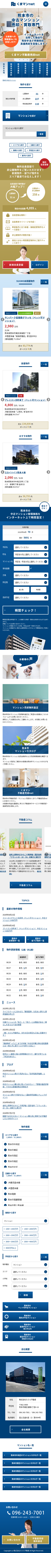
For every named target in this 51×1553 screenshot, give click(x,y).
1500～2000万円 (30, 1229)
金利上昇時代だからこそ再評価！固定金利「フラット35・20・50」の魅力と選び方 (25, 1106)
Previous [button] (3, 35)
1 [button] (19, 59)
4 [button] (31, 59)
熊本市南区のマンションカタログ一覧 (26, 1479)
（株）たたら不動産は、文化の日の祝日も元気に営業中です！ (25, 1034)
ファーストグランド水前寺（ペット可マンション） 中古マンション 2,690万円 (25, 919)
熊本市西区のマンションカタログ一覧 (26, 1471)
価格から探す (17, 150)
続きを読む (38, 871)
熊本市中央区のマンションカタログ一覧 (26, 1455)
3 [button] (27, 59)
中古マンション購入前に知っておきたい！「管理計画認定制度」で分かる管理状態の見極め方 (25, 1085)
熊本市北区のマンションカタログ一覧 (26, 1487)
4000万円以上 (11, 1248)
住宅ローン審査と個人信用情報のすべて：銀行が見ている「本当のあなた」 (24, 1055)
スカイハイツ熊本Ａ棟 (15, 472)
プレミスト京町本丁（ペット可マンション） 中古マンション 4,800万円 (25, 929)
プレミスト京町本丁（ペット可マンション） (26, 399)
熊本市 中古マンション (9, 80)
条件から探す (26, 155)
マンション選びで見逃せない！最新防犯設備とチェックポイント (25, 1096)
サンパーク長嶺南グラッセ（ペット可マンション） (25, 319)
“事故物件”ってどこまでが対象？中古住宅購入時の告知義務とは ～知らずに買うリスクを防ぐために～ (25, 1044)
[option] (25, 35)
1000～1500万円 (12, 1229)
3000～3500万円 (12, 1241)
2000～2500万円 (12, 1235)
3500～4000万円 (30, 1241)
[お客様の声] (25, 667)
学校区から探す (34, 150)
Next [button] (48, 35)
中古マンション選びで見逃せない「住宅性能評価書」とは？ (24, 1074)
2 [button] (23, 59)
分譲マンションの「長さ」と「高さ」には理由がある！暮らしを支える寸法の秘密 (25, 1023)
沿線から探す (35, 145)
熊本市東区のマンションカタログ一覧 (26, 1463)
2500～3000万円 (30, 1235)
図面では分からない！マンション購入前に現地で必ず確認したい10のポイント (25, 855)
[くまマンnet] (23, 4)
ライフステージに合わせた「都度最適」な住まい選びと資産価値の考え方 (25, 1012)
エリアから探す (18, 145)
